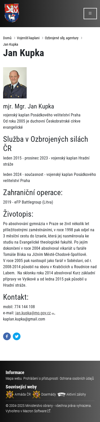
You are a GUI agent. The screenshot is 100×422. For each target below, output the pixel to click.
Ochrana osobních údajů (77, 378)
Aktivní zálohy (76, 394)
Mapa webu (14, 378)
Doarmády (48, 394)
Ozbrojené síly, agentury (61, 38)
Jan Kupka (10, 44)
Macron (34, 411)
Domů (7, 38)
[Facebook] (7, 336)
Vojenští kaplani (28, 38)
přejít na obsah (13, 3)
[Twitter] (17, 336)
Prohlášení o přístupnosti (40, 378)
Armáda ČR (22, 394)
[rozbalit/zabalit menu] (90, 13)
